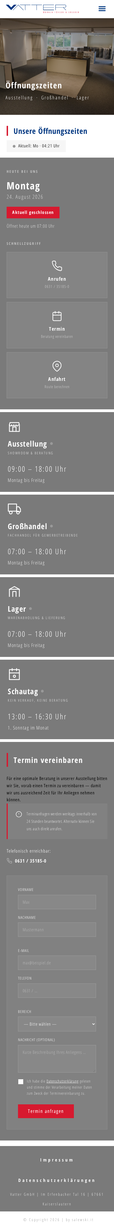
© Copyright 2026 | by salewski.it (58, 1219)
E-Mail (23, 950)
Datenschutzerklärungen (57, 1180)
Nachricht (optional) (36, 1040)
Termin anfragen (46, 1111)
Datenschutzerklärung (62, 1081)
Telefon (25, 978)
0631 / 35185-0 (30, 861)
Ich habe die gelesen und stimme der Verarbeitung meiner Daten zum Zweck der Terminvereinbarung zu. (59, 1087)
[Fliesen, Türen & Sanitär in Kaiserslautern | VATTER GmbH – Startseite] (42, 9)
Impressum (57, 1160)
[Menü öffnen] (102, 8)
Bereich (24, 1011)
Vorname (26, 889)
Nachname (27, 917)
